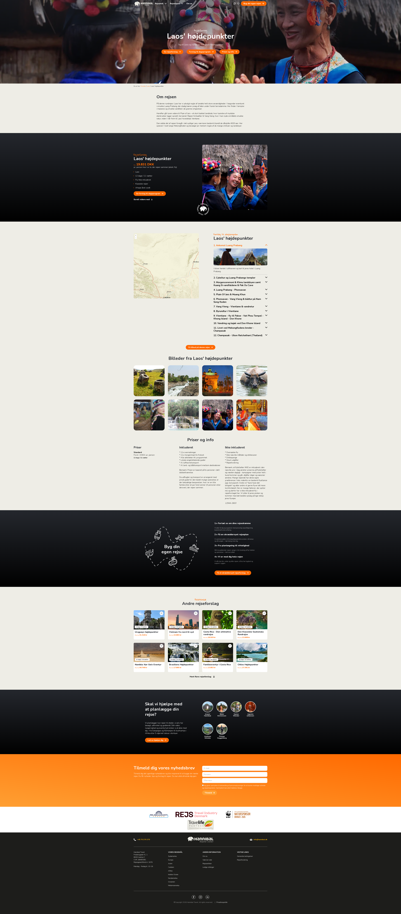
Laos (148, 86)
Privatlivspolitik (221, 902)
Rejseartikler (207, 863)
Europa (170, 860)
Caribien (171, 867)
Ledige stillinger (208, 867)
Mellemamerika (173, 885)
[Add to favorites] (161, 613)
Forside (143, 86)
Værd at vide (207, 860)
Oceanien (171, 882)
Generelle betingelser (245, 856)
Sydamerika (172, 856)
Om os (189, 3)
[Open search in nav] (234, 4)
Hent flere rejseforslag (200, 676)
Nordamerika (172, 878)
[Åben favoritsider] (238, 4)
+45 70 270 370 (143, 839)
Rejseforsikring (242, 860)
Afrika (170, 871)
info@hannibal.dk (260, 839)
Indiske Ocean (173, 874)
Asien (170, 863)
